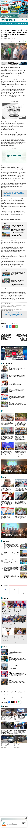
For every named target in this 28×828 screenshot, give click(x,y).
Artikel (5, 543)
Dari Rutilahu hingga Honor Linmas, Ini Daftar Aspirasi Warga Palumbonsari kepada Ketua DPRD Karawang (20, 454)
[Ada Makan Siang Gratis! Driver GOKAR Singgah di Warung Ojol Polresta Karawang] (23, 561)
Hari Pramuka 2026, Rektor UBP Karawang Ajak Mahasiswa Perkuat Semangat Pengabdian (7, 637)
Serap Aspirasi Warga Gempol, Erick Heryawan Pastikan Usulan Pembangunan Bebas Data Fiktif (20, 438)
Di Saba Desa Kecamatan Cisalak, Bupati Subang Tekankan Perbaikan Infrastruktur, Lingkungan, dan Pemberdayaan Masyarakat (21, 337)
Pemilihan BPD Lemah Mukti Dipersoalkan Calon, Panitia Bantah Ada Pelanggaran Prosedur (7, 438)
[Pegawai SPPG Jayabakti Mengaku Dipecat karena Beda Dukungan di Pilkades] (4, 390)
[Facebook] (16, 41)
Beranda (3, 26)
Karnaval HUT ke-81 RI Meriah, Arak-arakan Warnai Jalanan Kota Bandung (19, 624)
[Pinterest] (22, 41)
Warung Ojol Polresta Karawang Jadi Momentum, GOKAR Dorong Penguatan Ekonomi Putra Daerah (17, 659)
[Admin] (2, 39)
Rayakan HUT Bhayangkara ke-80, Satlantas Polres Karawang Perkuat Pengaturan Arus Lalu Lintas (7, 732)
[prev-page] (2, 581)
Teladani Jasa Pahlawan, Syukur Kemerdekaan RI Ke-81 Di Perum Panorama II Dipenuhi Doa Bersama (7, 718)
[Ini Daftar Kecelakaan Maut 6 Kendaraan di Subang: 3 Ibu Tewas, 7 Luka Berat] (7, 739)
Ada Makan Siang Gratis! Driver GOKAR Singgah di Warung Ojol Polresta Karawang (18, 273)
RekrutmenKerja (15, 323)
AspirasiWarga (8, 323)
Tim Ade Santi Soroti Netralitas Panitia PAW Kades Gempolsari (17, 369)
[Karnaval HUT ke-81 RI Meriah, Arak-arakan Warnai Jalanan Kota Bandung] (20, 618)
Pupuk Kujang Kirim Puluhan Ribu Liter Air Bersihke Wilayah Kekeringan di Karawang (18, 652)
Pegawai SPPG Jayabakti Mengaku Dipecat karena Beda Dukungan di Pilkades (16, 390)
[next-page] (4, 581)
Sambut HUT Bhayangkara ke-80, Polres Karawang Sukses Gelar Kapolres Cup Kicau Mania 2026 (20, 732)
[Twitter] (19, 41)
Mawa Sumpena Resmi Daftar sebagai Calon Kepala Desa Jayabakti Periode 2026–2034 (17, 397)
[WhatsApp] (25, 41)
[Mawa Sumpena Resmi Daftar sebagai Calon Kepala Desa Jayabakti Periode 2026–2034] (4, 397)
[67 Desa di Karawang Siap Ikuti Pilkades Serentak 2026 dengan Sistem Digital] (4, 376)
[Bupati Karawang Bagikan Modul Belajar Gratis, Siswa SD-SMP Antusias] (7, 417)
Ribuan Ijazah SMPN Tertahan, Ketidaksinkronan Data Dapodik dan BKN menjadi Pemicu (17, 667)
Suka (5, 588)
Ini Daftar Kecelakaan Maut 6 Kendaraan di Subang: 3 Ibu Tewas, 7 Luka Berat (7, 744)
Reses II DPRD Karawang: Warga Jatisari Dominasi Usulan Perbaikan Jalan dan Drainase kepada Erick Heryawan (7, 454)
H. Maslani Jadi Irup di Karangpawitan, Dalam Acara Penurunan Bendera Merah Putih (7, 610)
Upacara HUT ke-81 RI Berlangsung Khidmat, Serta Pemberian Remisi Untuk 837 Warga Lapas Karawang (19, 611)
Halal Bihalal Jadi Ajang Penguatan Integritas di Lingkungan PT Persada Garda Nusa (13, 470)
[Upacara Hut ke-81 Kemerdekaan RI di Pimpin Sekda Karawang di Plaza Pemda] (8, 618)
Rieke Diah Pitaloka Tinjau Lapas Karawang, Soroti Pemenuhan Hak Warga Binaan (17, 404)
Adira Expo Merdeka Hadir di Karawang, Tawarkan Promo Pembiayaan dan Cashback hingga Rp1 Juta (11, 575)
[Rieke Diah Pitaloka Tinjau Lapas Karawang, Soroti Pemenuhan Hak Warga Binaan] (4, 404)
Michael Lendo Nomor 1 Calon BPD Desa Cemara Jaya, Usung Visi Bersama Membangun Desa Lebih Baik (17, 383)
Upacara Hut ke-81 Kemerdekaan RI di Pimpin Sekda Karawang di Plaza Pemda (8, 624)
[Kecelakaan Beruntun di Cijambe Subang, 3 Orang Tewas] (20, 739)
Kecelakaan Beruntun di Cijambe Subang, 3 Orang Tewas (19, 744)
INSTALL (23, 823)
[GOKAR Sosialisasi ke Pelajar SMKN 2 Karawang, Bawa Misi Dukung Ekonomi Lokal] (23, 553)
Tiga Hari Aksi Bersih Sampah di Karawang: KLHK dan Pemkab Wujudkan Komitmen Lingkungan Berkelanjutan (6, 337)
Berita (7, 26)
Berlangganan (22, 588)
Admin (5, 38)
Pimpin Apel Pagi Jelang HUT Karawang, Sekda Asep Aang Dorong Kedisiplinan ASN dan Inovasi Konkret (21, 424)
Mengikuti (14, 588)
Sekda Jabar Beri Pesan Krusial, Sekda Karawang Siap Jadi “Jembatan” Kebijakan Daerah (19, 718)
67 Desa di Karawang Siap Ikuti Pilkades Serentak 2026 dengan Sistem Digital (17, 376)
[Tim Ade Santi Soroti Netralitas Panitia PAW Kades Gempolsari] (4, 368)
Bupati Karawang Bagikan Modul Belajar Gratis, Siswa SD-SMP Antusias (7, 423)
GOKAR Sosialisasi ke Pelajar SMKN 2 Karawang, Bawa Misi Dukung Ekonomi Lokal (17, 234)
